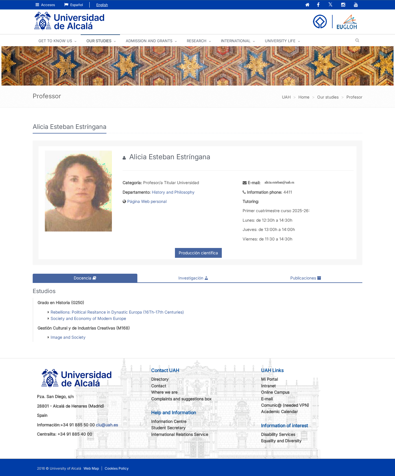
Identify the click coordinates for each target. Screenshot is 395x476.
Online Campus (275, 392)
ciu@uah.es (107, 424)
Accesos (47, 5)
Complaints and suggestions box (181, 398)
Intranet (268, 385)
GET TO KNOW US (55, 40)
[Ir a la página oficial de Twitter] (331, 5)
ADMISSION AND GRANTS (149, 40)
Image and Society (68, 337)
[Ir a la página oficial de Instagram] (343, 5)
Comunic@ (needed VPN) (285, 405)
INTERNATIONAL (235, 40)
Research (196, 40)
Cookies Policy (117, 468)
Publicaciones (303, 277)
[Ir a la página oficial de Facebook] (319, 5)
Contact (158, 385)
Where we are (164, 392)
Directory (160, 379)
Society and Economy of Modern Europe (88, 318)
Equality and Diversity (281, 440)
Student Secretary (168, 427)
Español (76, 5)
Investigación (191, 277)
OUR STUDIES (98, 40)
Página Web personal (147, 201)
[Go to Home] (69, 21)
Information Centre (169, 421)
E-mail (267, 398)
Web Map (91, 468)
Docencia (83, 277)
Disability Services (278, 434)
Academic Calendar (279, 411)
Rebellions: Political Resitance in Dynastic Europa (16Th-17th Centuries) (117, 312)
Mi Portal (269, 379)
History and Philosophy (173, 192)
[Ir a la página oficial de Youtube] (356, 5)
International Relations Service (179, 434)
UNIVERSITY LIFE (280, 40)
